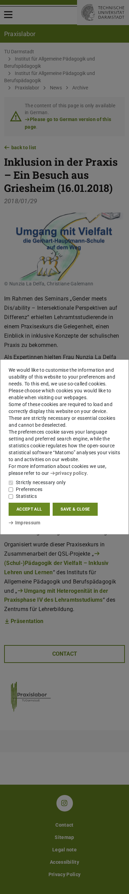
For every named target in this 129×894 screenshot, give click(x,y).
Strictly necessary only (41, 482)
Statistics (26, 496)
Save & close (75, 509)
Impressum (27, 522)
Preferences (29, 489)
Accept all (29, 509)
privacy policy (71, 473)
